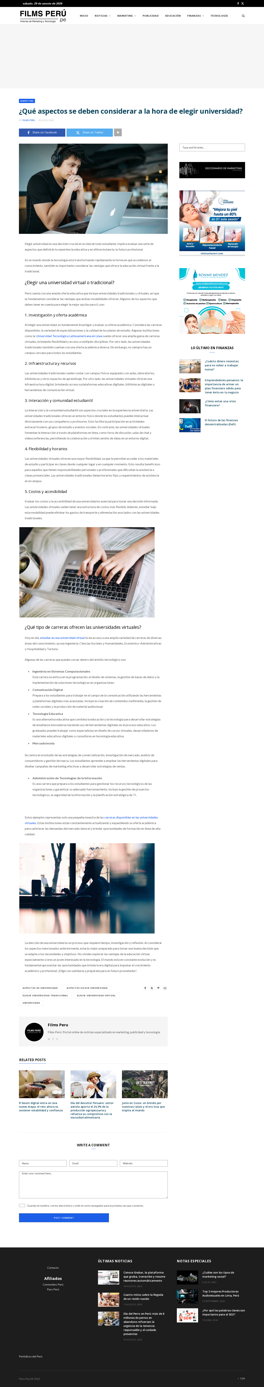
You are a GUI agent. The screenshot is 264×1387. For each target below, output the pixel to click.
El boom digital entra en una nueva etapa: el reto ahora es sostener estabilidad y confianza (41, 1106)
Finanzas (194, 15)
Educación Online (53, 1309)
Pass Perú (53, 1289)
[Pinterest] (9, 275)
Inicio (84, 15)
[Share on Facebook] (9, 255)
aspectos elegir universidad (87, 987)
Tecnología (219, 15)
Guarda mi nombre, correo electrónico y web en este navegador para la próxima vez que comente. (85, 1205)
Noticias (101, 15)
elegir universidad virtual (96, 995)
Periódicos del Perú (30, 1356)
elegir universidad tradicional (45, 995)
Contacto (53, 1267)
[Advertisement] (132, 56)
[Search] (242, 15)
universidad (31, 1002)
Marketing (125, 15)
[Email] (9, 285)
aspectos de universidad (40, 987)
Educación (173, 15)
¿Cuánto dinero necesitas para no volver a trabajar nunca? (222, 365)
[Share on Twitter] (9, 265)
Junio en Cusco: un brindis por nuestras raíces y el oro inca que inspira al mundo (143, 1106)
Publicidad (151, 15)
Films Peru (28, 120)
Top (242, 1378)
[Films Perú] (43, 16)
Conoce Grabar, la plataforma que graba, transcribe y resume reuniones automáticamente (144, 1276)
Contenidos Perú (53, 1284)
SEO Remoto (53, 1299)
